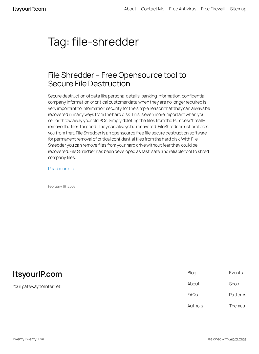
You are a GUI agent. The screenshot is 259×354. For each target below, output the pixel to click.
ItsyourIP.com (29, 8)
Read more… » (61, 168)
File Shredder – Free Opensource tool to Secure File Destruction (117, 79)
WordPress (237, 339)
